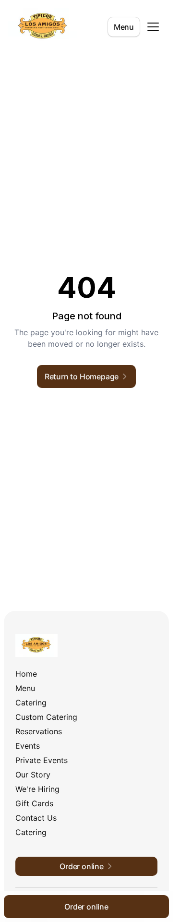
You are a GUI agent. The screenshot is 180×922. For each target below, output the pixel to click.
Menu (124, 27)
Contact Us (36, 818)
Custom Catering (46, 717)
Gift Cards (34, 803)
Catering (31, 702)
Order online (86, 906)
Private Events (41, 760)
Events (27, 746)
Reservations (38, 731)
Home (26, 674)
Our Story (32, 774)
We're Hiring (37, 789)
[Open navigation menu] (153, 26)
